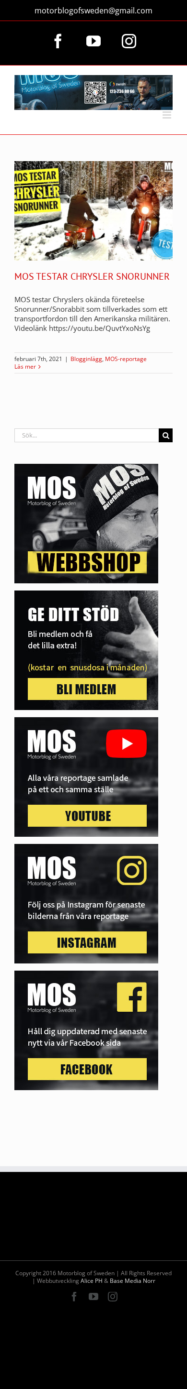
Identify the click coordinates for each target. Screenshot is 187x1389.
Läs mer (25, 367)
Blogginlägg (86, 359)
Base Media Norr (132, 1281)
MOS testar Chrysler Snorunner (92, 276)
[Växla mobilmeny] (168, 115)
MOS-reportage (126, 359)
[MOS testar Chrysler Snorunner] (93, 211)
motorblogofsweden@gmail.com (93, 10)
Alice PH (92, 1281)
